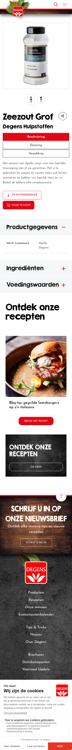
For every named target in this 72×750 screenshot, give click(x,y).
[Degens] (18, 12)
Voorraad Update (36, 669)
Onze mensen (36, 607)
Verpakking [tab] (36, 153)
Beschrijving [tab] (36, 136)
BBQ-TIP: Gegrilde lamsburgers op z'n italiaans (34, 405)
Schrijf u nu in (36, 542)
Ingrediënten (25, 268)
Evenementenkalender (36, 614)
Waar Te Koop (21, 205)
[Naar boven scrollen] (61, 496)
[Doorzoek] (56, 4)
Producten (36, 592)
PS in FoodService (24, 195)
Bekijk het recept (36, 421)
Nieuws (36, 634)
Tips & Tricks (36, 627)
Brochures (36, 655)
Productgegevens (32, 227)
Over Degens (36, 642)
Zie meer (36, 467)
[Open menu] (64, 4)
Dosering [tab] (36, 145)
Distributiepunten (36, 662)
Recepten (36, 600)
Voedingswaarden (32, 284)
